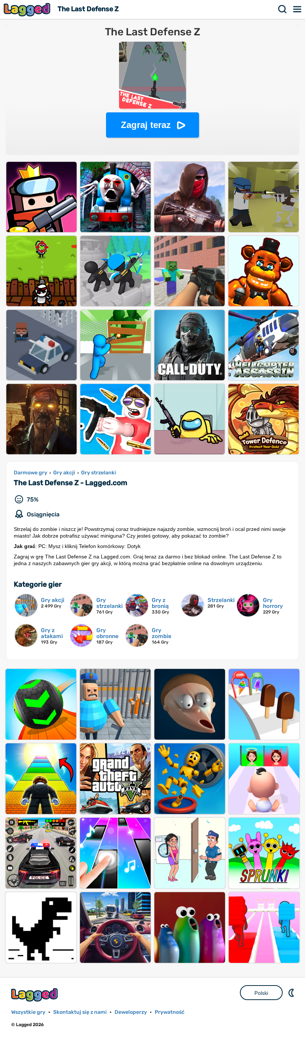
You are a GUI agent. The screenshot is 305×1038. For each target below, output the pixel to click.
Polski (261, 993)
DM (292, 992)
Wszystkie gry (28, 1012)
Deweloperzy (131, 1012)
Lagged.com (35, 994)
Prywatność (169, 1012)
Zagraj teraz (146, 125)
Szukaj (282, 9)
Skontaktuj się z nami (80, 1012)
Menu (297, 9)
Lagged (28, 9)
